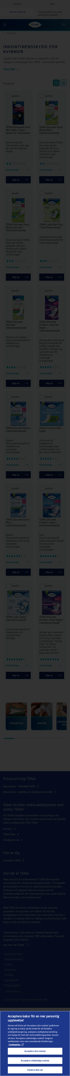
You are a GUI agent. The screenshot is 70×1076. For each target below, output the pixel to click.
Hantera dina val (35, 1070)
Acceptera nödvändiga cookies (35, 1060)
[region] (35, 1043)
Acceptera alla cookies (35, 1051)
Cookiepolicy (14, 1044)
